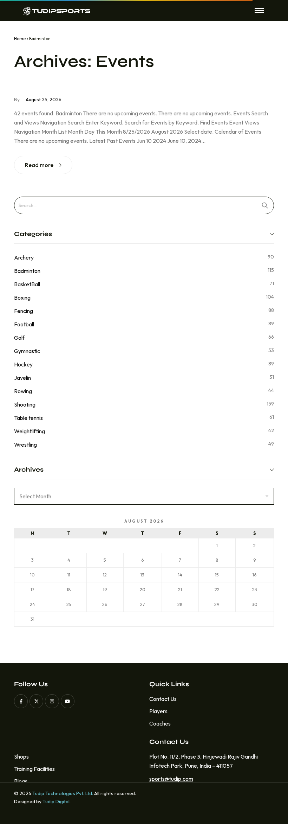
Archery (24, 257)
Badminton (27, 270)
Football (24, 324)
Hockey (23, 364)
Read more (39, 164)
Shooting (24, 404)
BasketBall (27, 284)
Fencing (23, 310)
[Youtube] (67, 701)
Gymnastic (27, 350)
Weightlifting (29, 431)
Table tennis (28, 417)
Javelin (22, 377)
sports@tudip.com (169, 778)
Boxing (22, 297)
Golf (19, 337)
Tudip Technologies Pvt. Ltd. (62, 793)
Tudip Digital (56, 801)
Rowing (23, 391)
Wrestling (25, 444)
